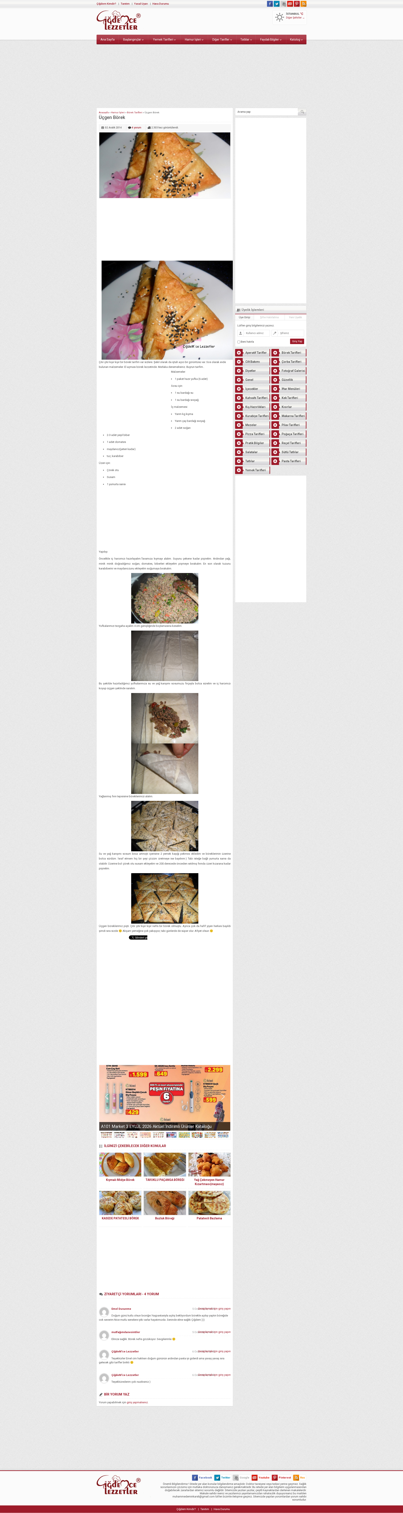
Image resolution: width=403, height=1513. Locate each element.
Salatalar (251, 452)
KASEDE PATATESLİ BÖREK (120, 1218)
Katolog (295, 39)
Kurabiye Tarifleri (257, 416)
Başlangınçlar (132, 39)
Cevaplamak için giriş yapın (214, 1308)
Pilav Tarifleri (291, 425)
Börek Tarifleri (134, 112)
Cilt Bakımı (252, 361)
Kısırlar (287, 407)
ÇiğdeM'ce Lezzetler (125, 1351)
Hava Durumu (160, 3)
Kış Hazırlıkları (255, 407)
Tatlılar (244, 39)
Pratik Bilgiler (254, 443)
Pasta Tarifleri (291, 461)
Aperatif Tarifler (256, 352)
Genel (249, 380)
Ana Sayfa (108, 39)
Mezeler (251, 425)
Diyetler (250, 370)
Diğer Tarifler (220, 39)
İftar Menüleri (291, 389)
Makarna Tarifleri (293, 416)
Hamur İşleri (193, 39)
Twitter (225, 1477)
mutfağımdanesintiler (125, 1332)
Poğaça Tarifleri (293, 434)
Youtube (264, 1477)
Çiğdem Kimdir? (106, 3)
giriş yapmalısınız (137, 1402)
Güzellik (287, 380)
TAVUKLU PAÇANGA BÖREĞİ (164, 1180)
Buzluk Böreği (164, 1218)
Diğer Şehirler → (295, 17)
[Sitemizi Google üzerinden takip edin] (283, 4)
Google (244, 1477)
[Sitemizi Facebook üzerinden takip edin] (270, 4)
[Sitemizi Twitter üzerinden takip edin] (277, 4)
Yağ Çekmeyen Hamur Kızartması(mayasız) (209, 1182)
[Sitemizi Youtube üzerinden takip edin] (290, 4)
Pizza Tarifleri (254, 434)
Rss (302, 1477)
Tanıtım (125, 3)
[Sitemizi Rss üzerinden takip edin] (303, 4)
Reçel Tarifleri (291, 443)
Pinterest (285, 1477)
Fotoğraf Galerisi (293, 370)
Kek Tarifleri (290, 398)
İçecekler (251, 389)
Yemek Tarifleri (163, 39)
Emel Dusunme (121, 1308)
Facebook (205, 1477)
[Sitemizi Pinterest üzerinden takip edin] (297, 4)
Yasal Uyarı (141, 3)
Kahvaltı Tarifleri (256, 398)
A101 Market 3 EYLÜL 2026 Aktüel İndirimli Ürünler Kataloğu (156, 1126)
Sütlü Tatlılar (290, 452)
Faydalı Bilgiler (269, 39)
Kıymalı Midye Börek (120, 1180)
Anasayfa (104, 112)
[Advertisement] (201, 75)
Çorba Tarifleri (291, 361)
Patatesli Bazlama (209, 1218)
